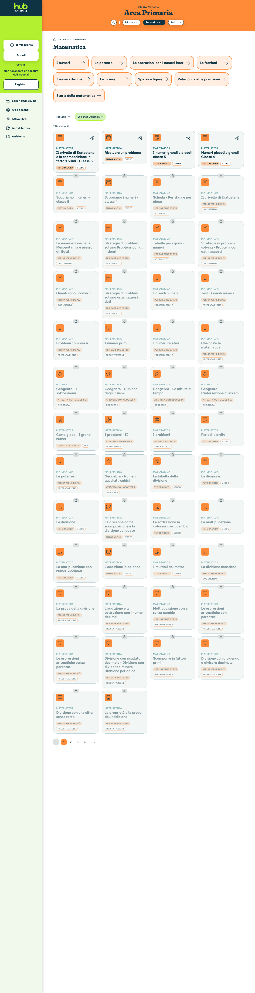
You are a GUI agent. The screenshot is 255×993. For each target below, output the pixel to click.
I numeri (63, 63)
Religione (176, 22)
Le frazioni (208, 63)
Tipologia (61, 116)
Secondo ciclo (154, 22)
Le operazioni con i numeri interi (158, 63)
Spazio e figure (150, 79)
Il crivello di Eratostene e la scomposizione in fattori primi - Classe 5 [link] (75, 156)
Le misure (107, 79)
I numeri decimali (70, 79)
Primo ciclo (131, 22)
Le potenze (104, 63)
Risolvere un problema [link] (123, 152)
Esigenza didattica (88, 116)
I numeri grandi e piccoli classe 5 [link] (172, 154)
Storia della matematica (75, 95)
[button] (91, 138)
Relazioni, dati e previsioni (199, 79)
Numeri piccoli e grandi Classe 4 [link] (220, 154)
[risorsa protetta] (76, 194)
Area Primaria (148, 12)
